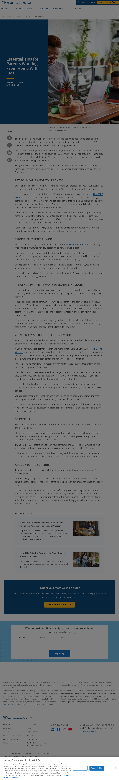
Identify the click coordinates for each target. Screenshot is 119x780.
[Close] (115, 768)
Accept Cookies (96, 768)
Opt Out (80, 768)
